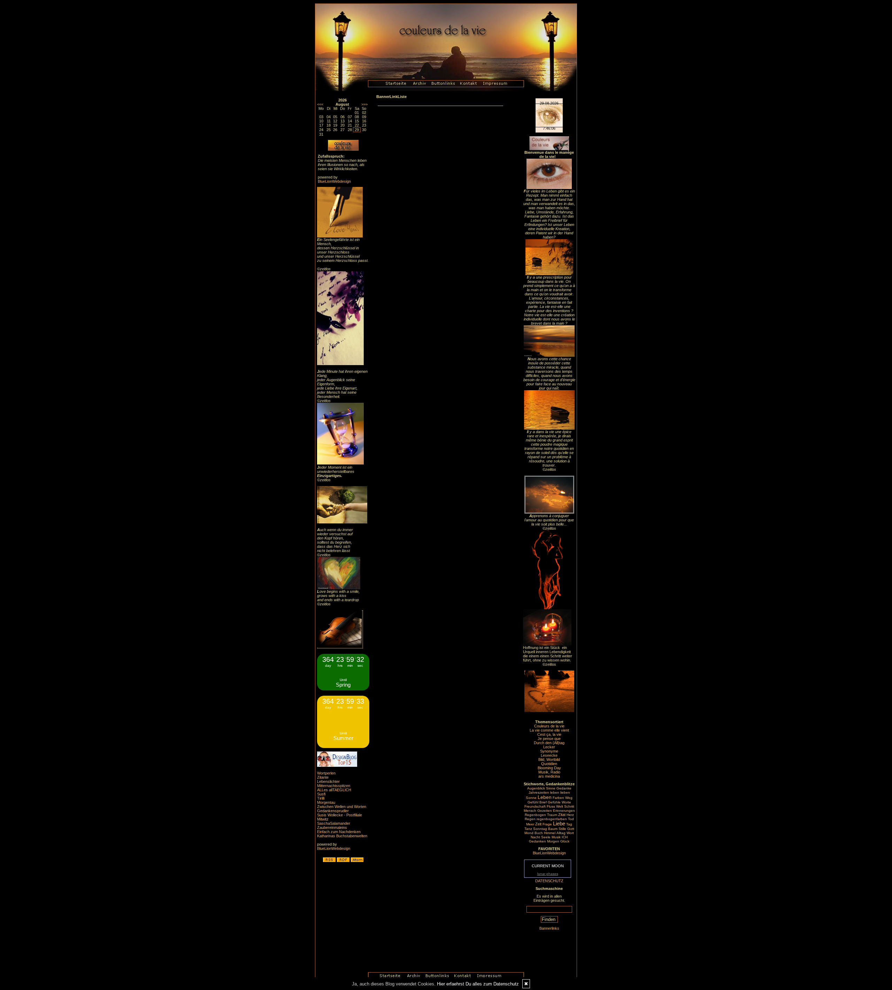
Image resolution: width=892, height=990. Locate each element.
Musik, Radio (549, 772)
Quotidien (549, 764)
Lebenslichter (328, 781)
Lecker (549, 747)
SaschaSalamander (333, 823)
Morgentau (326, 802)
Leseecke (549, 755)
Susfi (321, 794)
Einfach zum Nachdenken (339, 832)
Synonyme (549, 751)
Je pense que (549, 738)
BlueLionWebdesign (334, 181)
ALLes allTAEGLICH (334, 790)
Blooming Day (549, 768)
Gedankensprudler (333, 811)
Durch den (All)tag (549, 743)
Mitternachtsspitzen (333, 786)
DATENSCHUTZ (549, 881)
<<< (320, 104)
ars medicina (549, 776)
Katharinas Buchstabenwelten (342, 836)
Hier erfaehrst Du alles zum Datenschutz (478, 984)
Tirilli (320, 798)
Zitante (323, 777)
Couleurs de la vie (549, 726)
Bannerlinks (549, 928)
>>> (364, 104)
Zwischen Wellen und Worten (341, 806)
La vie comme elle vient (549, 730)
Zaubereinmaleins (332, 827)
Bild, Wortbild (549, 759)
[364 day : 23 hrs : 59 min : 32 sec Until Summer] (343, 747)
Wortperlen (326, 773)
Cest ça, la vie (549, 734)
